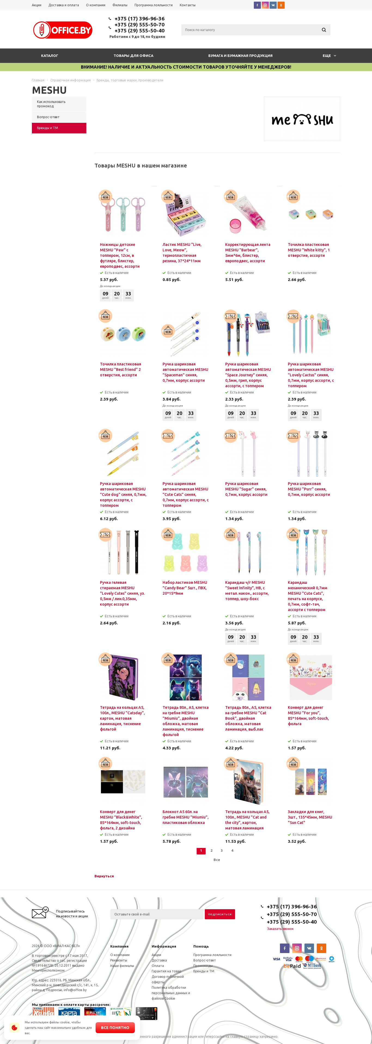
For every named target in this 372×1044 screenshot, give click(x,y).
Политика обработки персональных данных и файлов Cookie (171, 993)
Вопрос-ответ (204, 960)
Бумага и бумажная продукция (240, 55)
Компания (119, 946)
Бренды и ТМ (203, 971)
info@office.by (75, 990)
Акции (156, 955)
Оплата (158, 965)
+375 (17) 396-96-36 (139, 19)
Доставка (159, 960)
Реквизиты (118, 960)
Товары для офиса (133, 55)
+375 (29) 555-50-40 (139, 30)
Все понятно (115, 1027)
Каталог (49, 55)
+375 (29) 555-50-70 (139, 25)
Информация (164, 946)
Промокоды (203, 965)
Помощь (201, 946)
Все (217, 860)
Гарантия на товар (166, 971)
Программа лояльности (212, 955)
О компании (120, 955)
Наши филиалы (122, 965)
